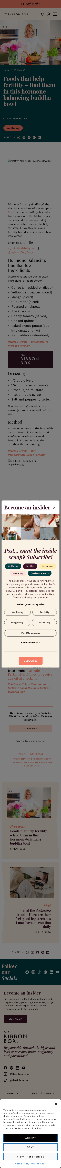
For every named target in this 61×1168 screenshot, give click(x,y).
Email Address (30, 642)
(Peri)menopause (40, 573)
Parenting (18, 573)
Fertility (30, 566)
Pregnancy (47, 566)
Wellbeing (13, 566)
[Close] (54, 507)
